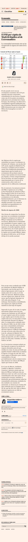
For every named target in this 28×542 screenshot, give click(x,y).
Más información (4, 429)
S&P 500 (13, 8)
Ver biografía (11, 401)
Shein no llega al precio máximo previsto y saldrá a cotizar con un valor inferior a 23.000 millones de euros (13, 497)
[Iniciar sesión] (26, 11)
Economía (5, 18)
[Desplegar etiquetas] (26, 423)
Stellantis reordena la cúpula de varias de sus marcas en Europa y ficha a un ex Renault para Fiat (13, 486)
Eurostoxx (8, 529)
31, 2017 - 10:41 (15, 79)
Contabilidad (7, 422)
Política (17, 22)
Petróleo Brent (24, 8)
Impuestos (12, 22)
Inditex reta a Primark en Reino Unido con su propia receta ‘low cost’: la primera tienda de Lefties (13, 503)
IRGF (2, 422)
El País (25, 14)
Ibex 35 (3, 8)
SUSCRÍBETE (21, 11)
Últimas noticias (23, 22)
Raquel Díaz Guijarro (14, 77)
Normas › (25, 415)
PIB (12, 422)
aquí (22, 432)
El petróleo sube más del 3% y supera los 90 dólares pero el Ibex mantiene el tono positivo (20, 28)
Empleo (7, 22)
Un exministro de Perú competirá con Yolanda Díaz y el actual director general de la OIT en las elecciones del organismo (13, 492)
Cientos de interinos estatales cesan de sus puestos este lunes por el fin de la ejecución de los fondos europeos (14, 514)
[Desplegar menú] (2, 11)
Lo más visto (4, 510)
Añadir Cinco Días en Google (9, 86)
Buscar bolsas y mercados (8, 522)
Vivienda (3, 22)
